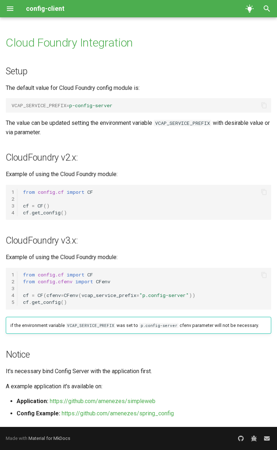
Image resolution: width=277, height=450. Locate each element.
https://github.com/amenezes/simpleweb (102, 401)
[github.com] (241, 438)
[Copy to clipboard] (264, 105)
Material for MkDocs (49, 438)
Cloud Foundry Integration (69, 42)
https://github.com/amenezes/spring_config (118, 413)
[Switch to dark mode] (249, 8)
